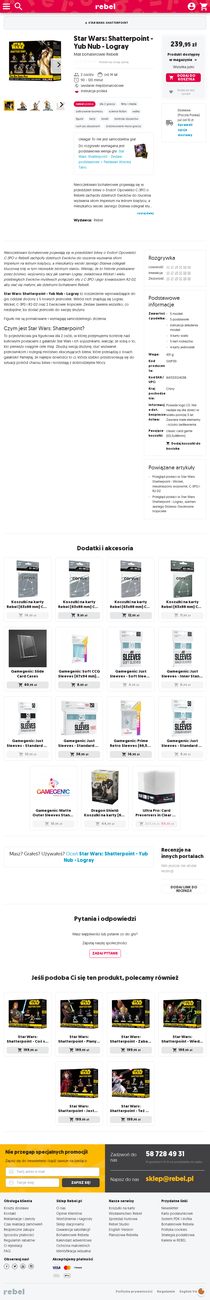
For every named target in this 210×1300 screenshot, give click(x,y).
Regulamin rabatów (19, 1240)
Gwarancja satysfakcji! (73, 1229)
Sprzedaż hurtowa (123, 1218)
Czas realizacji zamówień (23, 1224)
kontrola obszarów (126, 119)
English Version (121, 1229)
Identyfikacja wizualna (73, 1251)
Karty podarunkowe (177, 1213)
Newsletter (169, 1208)
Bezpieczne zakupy (19, 1229)
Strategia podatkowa (177, 1235)
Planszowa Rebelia (123, 1235)
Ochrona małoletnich (73, 1245)
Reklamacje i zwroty (19, 1218)
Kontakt (10, 1213)
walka (136, 111)
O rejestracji (13, 1245)
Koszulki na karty (122, 1208)
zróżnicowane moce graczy (123, 126)
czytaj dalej (145, 213)
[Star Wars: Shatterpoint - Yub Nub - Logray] (35, 61)
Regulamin (166, 1291)
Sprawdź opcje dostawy (185, 130)
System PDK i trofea (176, 1218)
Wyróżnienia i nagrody (74, 1218)
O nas (61, 1208)
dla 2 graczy (107, 104)
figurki (79, 119)
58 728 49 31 (165, 1154)
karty (92, 119)
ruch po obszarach (88, 126)
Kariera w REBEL (173, 1240)
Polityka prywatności (134, 1291)
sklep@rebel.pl (170, 1178)
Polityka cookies (174, 1229)
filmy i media (128, 104)
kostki (104, 119)
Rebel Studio (119, 1224)
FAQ (7, 1251)
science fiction (118, 111)
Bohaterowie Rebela (72, 1235)
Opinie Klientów (69, 1213)
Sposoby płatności (19, 1235)
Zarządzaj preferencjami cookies (201, 1290)
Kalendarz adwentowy (74, 1240)
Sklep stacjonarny (70, 1224)
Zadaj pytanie (105, 953)
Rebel (98, 220)
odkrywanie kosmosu (89, 111)
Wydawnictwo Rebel (125, 1213)
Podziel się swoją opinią (114, 62)
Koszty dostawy (16, 1208)
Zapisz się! (80, 1182)
